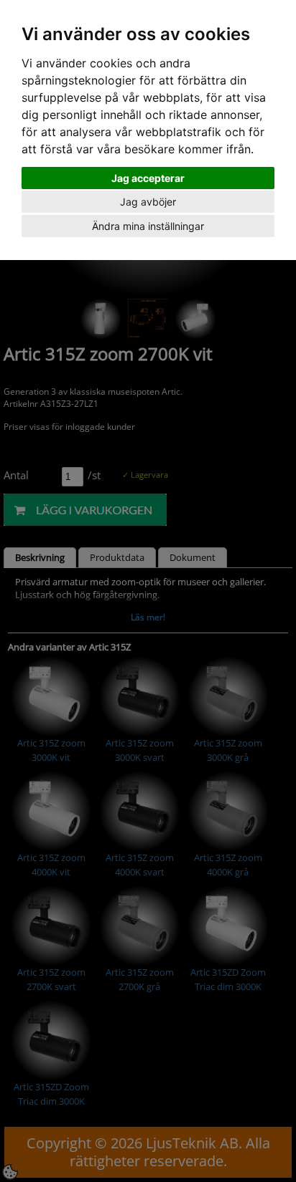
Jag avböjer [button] (148, 202)
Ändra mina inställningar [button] (148, 226)
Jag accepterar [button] (148, 178)
